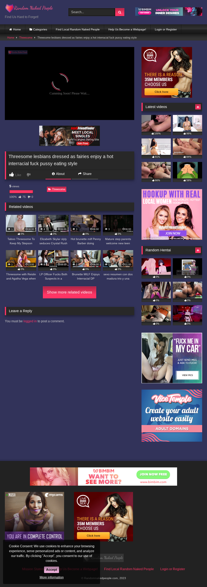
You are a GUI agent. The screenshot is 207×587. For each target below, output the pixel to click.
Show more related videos (69, 292)
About (59, 174)
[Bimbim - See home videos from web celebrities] (103, 484)
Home (17, 29)
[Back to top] (194, 575)
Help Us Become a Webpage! (127, 29)
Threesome (25, 37)
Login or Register (166, 29)
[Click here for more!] (69, 145)
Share (87, 174)
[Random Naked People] (32, 9)
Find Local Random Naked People (78, 29)
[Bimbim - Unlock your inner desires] (168, 14)
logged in (30, 321)
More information (52, 577)
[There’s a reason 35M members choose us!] (167, 96)
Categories (40, 29)
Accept (51, 569)
